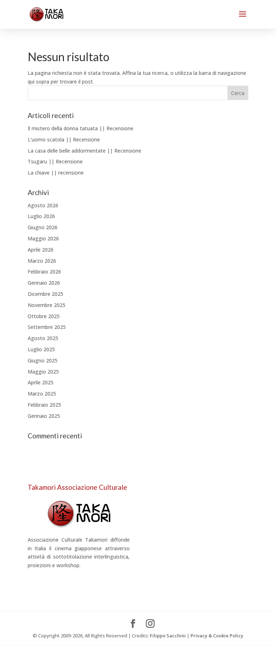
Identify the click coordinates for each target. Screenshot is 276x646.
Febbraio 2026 (44, 271)
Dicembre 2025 (45, 293)
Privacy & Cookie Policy (216, 635)
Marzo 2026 (42, 260)
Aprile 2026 (41, 249)
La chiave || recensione (56, 172)
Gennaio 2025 (44, 415)
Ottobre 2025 (44, 316)
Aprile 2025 (41, 382)
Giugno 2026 (43, 227)
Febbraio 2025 (44, 404)
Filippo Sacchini (168, 635)
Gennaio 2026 (44, 282)
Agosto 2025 (43, 338)
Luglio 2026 (41, 216)
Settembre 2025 (47, 327)
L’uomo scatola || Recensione (64, 139)
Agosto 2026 (43, 205)
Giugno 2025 (43, 360)
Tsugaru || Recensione (55, 161)
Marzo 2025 (42, 393)
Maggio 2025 (43, 371)
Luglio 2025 (41, 349)
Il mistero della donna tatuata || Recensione (80, 128)
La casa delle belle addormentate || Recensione (84, 150)
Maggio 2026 (43, 238)
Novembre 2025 (46, 305)
